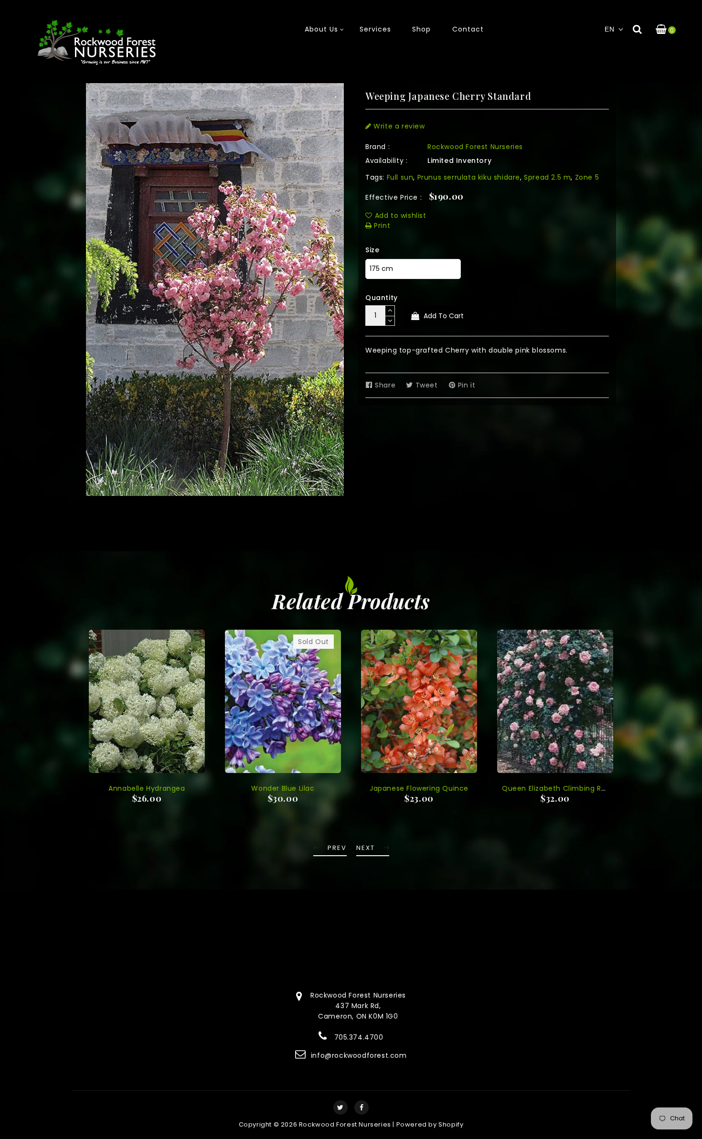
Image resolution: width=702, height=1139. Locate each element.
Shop (421, 29)
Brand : (377, 146)
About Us (321, 29)
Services (375, 29)
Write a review (398, 126)
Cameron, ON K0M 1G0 (358, 1016)
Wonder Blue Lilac (282, 788)
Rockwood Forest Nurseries (475, 146)
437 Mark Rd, (358, 1005)
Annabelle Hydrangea (146, 788)
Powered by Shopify (430, 1124)
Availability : (386, 160)
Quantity (381, 297)
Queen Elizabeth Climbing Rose (558, 788)
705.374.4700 (358, 1037)
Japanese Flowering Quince (419, 788)
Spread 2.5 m (547, 177)
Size (372, 250)
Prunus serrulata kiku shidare (468, 177)
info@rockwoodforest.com (359, 1055)
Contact (468, 29)
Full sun (400, 177)
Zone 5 (587, 177)
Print (381, 225)
